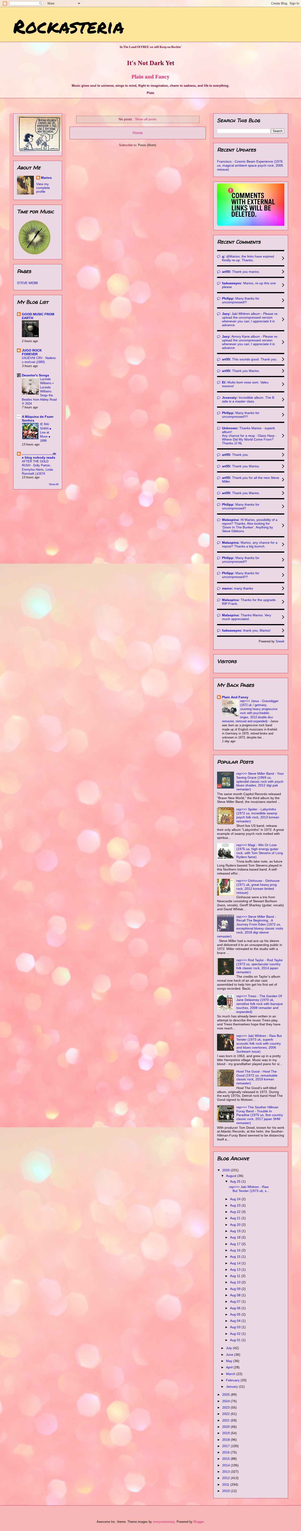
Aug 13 (236, 1269)
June (230, 1354)
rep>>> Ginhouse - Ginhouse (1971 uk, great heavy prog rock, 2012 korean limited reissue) (258, 886)
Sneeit (280, 641)
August (231, 1176)
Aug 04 (236, 1321)
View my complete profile (43, 187)
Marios (46, 178)
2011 (226, 1484)
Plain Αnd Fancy (235, 697)
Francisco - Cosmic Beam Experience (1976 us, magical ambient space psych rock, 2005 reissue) (250, 165)
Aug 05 (236, 1314)
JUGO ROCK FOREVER (32, 352)
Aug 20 (236, 1224)
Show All (53, 484)
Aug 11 (235, 1276)
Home (138, 133)
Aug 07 (236, 1301)
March (231, 1374)
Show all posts (145, 119)
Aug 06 (236, 1308)
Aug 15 (236, 1256)
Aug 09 (236, 1289)
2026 (226, 1170)
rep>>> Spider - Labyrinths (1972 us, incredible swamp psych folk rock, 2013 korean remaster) (257, 815)
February (233, 1380)
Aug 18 (236, 1237)
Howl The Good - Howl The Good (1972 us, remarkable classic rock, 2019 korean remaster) (256, 1077)
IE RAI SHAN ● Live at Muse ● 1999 (45, 432)
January (232, 1386)
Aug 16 (236, 1250)
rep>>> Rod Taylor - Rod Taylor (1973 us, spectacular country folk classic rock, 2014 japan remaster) (259, 966)
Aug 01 (236, 1340)
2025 (226, 1394)
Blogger (199, 1521)
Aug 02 (236, 1334)
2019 (226, 1433)
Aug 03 (236, 1327)
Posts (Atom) (147, 145)
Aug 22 (236, 1212)
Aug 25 (236, 1181)
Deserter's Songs (35, 375)
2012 (226, 1478)
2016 (226, 1452)
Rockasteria (68, 25)
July (229, 1348)
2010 (226, 1491)
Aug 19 (236, 1231)
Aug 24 (236, 1199)
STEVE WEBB (27, 283)
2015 (226, 1459)
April (230, 1367)
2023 (226, 1407)
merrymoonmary (164, 1521)
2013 (226, 1471)
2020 (226, 1427)
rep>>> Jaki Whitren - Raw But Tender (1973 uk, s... (249, 1189)
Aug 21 (236, 1218)
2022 (226, 1414)
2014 (226, 1465)
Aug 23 (236, 1205)
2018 (226, 1439)
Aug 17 (236, 1244)
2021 (226, 1420)
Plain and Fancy (150, 77)
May (229, 1361)
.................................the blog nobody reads (39, 455)
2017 (226, 1446)
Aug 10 (236, 1282)
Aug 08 (236, 1295)
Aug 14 (236, 1263)
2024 (226, 1401)
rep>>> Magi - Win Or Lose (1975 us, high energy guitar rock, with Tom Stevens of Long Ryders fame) (259, 851)
